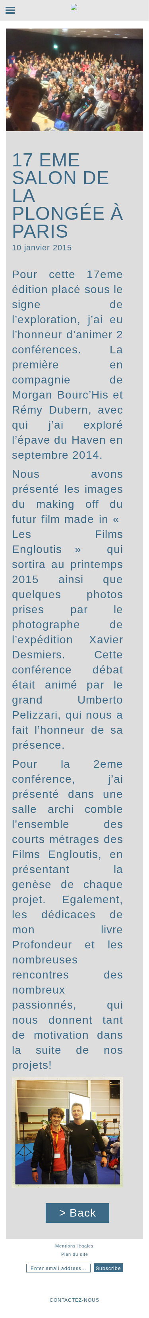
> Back (77, 1213)
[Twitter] (89, 1286)
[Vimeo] (105, 1286)
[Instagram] (44, 1286)
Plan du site (74, 1254)
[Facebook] (72, 1286)
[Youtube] (58, 1286)
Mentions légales (74, 1246)
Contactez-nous (74, 1300)
